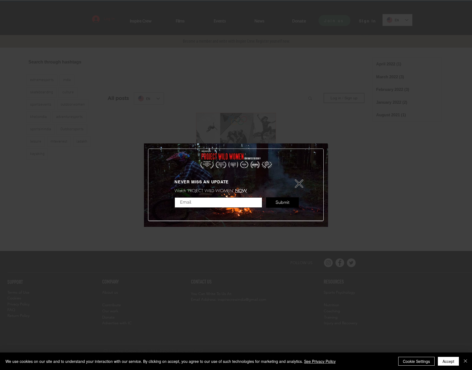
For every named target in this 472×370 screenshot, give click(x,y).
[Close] (465, 361)
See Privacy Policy (320, 361)
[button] (299, 184)
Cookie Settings (416, 361)
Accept (448, 361)
